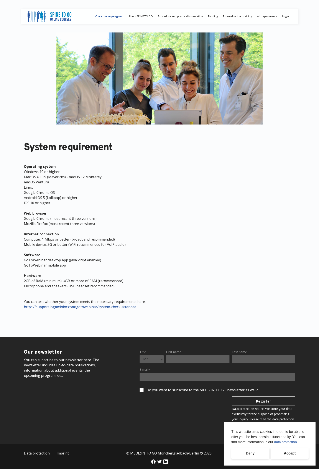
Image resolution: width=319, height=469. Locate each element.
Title (143, 352)
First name (173, 352)
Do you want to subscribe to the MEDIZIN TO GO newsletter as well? (202, 390)
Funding (213, 16)
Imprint (63, 453)
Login (285, 16)
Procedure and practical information (180, 16)
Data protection (37, 453)
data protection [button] (285, 442)
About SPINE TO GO (141, 16)
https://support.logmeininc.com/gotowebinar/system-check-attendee (80, 306)
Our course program (109, 16)
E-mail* (145, 369)
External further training (237, 16)
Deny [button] (250, 453)
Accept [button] (290, 453)
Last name (239, 352)
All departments (267, 16)
